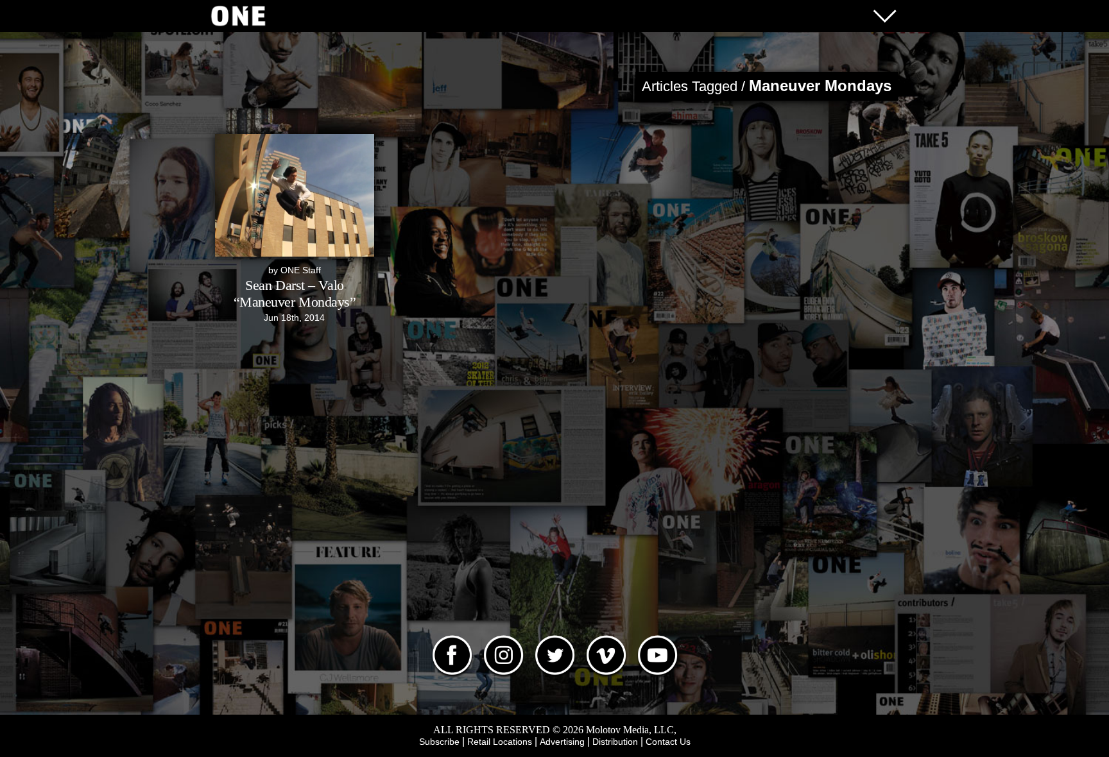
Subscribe (439, 741)
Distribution (615, 741)
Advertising (562, 741)
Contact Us (668, 741)
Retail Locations (499, 741)
